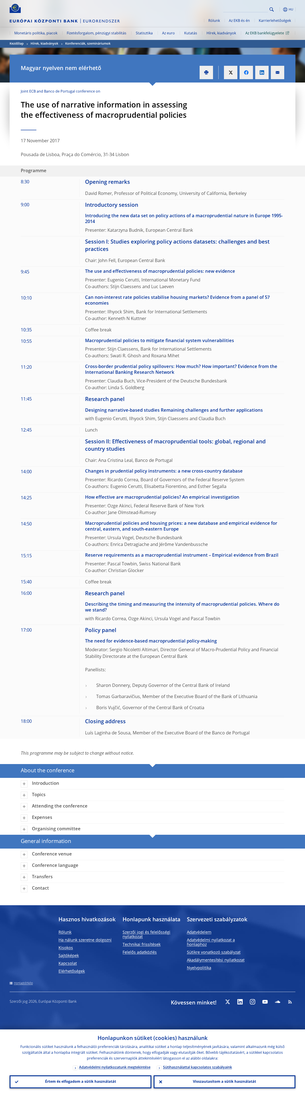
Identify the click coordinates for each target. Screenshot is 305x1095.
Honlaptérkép (23, 983)
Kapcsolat (67, 964)
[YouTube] (265, 1001)
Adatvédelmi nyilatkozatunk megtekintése (114, 1067)
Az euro (168, 33)
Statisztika (144, 33)
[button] (279, 9)
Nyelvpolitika (199, 968)
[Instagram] (252, 1001)
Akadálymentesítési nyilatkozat (215, 960)
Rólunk (214, 21)
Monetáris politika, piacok (35, 33)
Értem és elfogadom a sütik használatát (80, 1082)
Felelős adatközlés (140, 952)
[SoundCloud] (277, 1001)
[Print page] (206, 72)
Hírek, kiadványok (221, 33)
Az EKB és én (239, 21)
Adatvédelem (199, 932)
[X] (227, 1001)
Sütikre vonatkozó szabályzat (213, 952)
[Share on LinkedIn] (262, 72)
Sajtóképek (68, 956)
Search (271, 9)
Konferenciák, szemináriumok (88, 43)
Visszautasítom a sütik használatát (224, 1082)
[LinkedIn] (240, 1001)
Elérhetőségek (71, 971)
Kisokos (65, 948)
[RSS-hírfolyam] (290, 1001)
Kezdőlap (17, 43)
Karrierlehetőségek (275, 21)
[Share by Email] (277, 72)
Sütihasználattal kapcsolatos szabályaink (197, 1067)
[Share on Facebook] (246, 72)
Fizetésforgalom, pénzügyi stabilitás (96, 33)
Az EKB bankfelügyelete (264, 33)
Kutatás (190, 33)
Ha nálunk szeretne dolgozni (85, 940)
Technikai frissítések (142, 945)
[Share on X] (230, 72)
